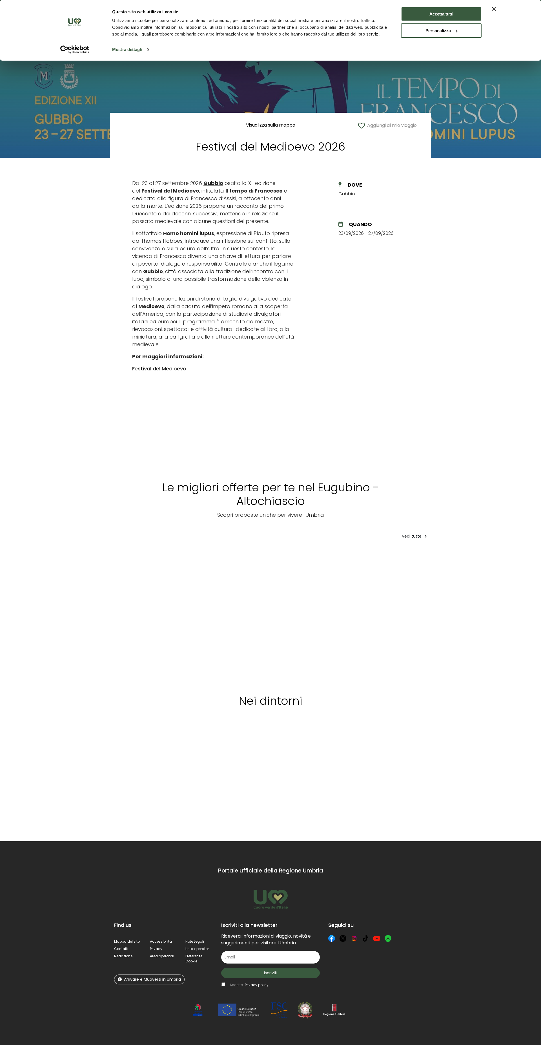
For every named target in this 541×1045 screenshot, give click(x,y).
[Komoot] (388, 938)
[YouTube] (376, 938)
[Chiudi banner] (494, 9)
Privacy (156, 948)
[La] (239, 615)
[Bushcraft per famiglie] (392, 615)
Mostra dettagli (127, 49)
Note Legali (194, 941)
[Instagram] (354, 938)
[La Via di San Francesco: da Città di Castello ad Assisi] (489, 615)
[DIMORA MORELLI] (343, 615)
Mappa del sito (127, 941)
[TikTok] (365, 938)
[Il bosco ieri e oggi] (439, 615)
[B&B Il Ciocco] (189, 615)
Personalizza (438, 30)
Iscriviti (270, 973)
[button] (193, 959)
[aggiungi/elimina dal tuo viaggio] (153, 738)
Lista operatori (197, 948)
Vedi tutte (412, 536)
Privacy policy (257, 984)
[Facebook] (331, 938)
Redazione (123, 956)
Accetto (249, 984)
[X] (343, 938)
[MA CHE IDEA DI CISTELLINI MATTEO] (293, 615)
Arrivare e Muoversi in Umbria (152, 979)
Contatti (121, 948)
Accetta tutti (441, 14)
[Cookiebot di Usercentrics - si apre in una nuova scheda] (74, 49)
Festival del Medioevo (159, 368)
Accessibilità (161, 941)
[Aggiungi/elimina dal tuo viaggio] (160, 555)
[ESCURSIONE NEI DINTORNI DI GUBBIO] (139, 615)
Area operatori (162, 956)
